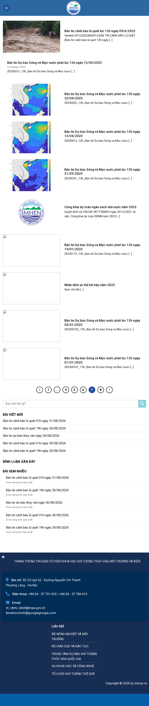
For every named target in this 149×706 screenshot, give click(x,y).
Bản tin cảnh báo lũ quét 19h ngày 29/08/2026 (34, 451)
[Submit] (142, 404)
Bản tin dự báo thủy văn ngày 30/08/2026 (31, 436)
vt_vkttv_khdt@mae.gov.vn (25, 608)
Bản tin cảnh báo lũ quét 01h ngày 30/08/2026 (34, 443)
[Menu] (6, 8)
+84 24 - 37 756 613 (73, 594)
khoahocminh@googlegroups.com (31, 613)
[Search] (144, 8)
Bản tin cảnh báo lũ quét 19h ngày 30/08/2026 (34, 428)
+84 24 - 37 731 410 (42, 594)
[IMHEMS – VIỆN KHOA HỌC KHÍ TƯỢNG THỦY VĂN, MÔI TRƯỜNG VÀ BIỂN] (73, 8)
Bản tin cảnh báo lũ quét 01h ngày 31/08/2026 (34, 421)
